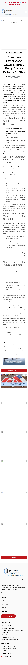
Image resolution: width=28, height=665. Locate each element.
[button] (26, 12)
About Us (5, 601)
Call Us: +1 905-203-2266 (11, 2)
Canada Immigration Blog (14, 52)
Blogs (4, 607)
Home (4, 597)
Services (5, 604)
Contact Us (5, 611)
